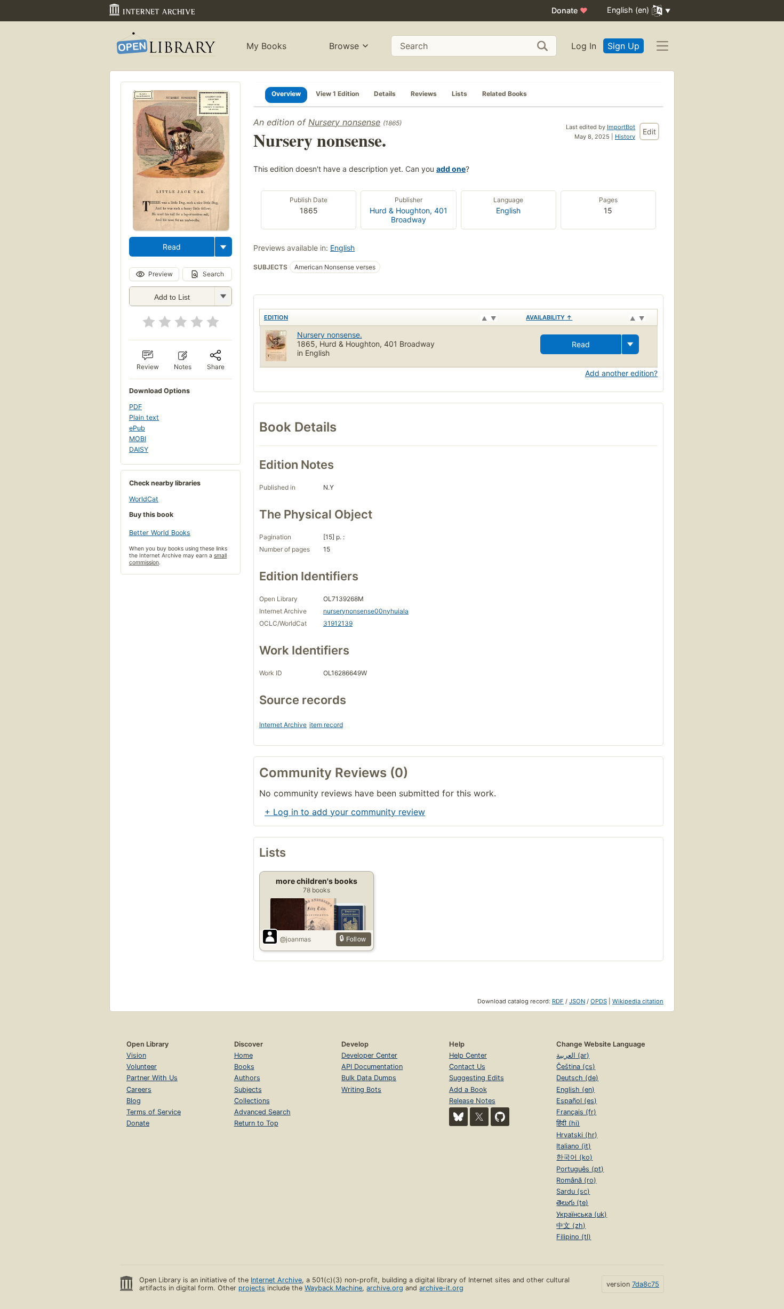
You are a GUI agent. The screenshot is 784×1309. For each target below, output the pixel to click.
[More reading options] (223, 247)
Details (385, 94)
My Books (266, 46)
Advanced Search (262, 1112)
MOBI (137, 439)
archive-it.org (441, 1288)
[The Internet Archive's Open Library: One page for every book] (165, 46)
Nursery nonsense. (329, 334)
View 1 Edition (337, 94)
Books (244, 1067)
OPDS (598, 1001)
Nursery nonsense (344, 122)
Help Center (468, 1055)
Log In (583, 46)
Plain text (144, 417)
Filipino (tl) (573, 1237)
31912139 (338, 623)
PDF (135, 407)
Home (243, 1055)
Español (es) (576, 1101)
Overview (286, 94)
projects (251, 1288)
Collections (252, 1101)
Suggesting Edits (476, 1078)
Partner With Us (152, 1078)
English (508, 210)
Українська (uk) (581, 1214)
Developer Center (369, 1055)
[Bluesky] (458, 1116)
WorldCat (143, 499)
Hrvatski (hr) (576, 1135)
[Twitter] (479, 1116)
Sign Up (623, 46)
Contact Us (467, 1067)
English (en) (575, 1089)
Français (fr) (576, 1112)
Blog (133, 1101)
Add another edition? (621, 373)
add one (451, 168)
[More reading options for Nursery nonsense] (222, 296)
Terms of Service (153, 1112)
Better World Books (159, 533)
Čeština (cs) (575, 1067)
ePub (137, 428)
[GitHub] (500, 1116)
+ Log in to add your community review (345, 812)
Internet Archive (283, 725)
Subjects (248, 1089)
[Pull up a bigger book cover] (181, 227)
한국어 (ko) (574, 1157)
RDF (558, 1001)
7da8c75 (645, 1284)
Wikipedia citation (637, 1001)
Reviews (424, 94)
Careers (138, 1089)
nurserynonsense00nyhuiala (366, 611)
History (625, 136)
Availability (549, 317)
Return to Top (256, 1123)
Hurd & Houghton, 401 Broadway (408, 215)
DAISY (138, 449)
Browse (344, 46)
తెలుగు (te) (572, 1203)
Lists (459, 94)
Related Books (504, 94)
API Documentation (372, 1067)
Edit (649, 131)
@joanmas (295, 939)
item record (326, 725)
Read (172, 246)
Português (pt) (580, 1169)
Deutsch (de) (577, 1078)
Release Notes (472, 1101)
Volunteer (141, 1067)
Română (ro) (576, 1180)
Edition (276, 317)
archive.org (384, 1288)
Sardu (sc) (573, 1191)
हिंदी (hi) (568, 1123)
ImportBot (621, 127)
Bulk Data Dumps (368, 1078)
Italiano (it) (573, 1146)
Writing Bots (361, 1089)
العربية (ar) (572, 1055)
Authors (247, 1078)
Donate (569, 10)
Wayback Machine (333, 1288)
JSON (577, 1001)
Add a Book (468, 1089)
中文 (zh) (571, 1226)
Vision (136, 1055)
